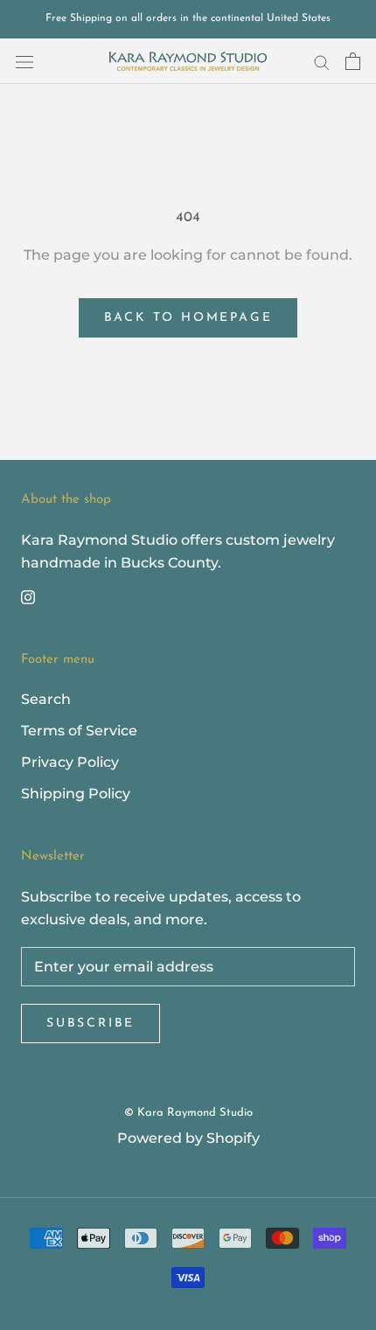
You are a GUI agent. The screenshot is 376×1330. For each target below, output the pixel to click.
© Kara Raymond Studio (188, 1112)
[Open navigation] (24, 61)
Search (46, 699)
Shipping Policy (75, 793)
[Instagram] (28, 596)
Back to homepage (188, 317)
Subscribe (90, 1023)
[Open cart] (352, 61)
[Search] (322, 60)
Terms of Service (79, 730)
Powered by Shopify (188, 1138)
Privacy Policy (70, 762)
